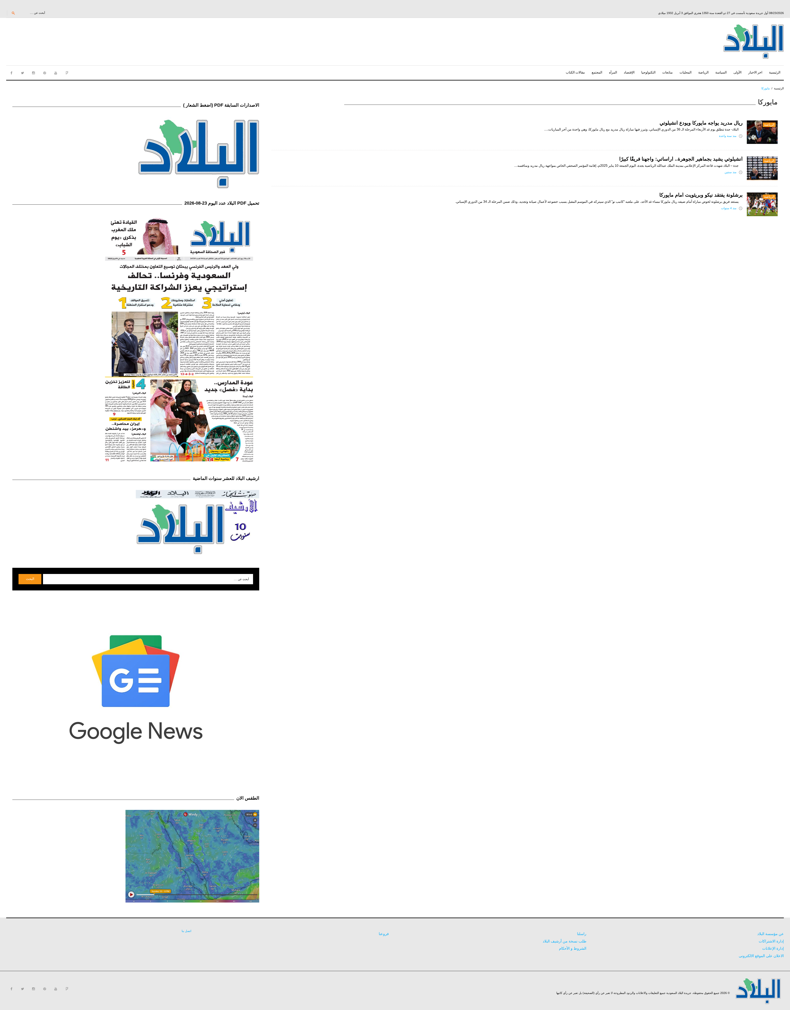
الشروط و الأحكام (572, 948)
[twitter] (22, 73)
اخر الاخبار (755, 72)
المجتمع (597, 72)
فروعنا (384, 934)
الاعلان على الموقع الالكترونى (761, 956)
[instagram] (33, 73)
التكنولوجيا (648, 72)
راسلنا (581, 934)
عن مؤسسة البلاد (770, 934)
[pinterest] (45, 73)
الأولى (737, 72)
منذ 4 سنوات (729, 208)
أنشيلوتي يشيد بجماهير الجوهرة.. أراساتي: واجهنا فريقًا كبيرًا (681, 159)
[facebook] (11, 73)
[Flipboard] (67, 73)
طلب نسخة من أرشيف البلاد (564, 941)
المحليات (685, 72)
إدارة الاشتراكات (771, 941)
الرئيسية (774, 72)
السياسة (721, 72)
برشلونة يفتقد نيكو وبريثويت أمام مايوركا (701, 195)
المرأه (613, 72)
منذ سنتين (731, 172)
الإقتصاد (629, 72)
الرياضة (703, 72)
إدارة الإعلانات (773, 948)
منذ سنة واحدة (728, 136)
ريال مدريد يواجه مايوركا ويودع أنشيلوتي (701, 123)
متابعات (667, 72)
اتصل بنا (186, 931)
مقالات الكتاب (575, 72)
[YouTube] (56, 73)
